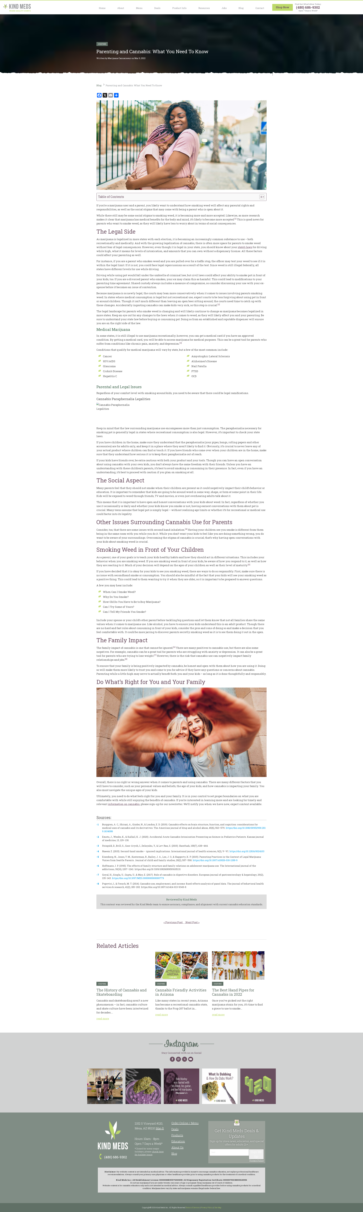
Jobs (224, 8)
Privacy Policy (256, 1160)
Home (102, 8)
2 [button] (97, 836)
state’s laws (245, 247)
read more (102, 1018)
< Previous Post (173, 922)
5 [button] (97, 856)
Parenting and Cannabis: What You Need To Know (134, 85)
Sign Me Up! (256, 1154)
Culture (102, 44)
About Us (177, 1147)
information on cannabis (124, 804)
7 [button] (97, 874)
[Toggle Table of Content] (260, 196)
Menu (139, 8)
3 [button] (97, 845)
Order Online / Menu (185, 1123)
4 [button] (97, 851)
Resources (204, 8)
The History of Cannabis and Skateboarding (123, 965)
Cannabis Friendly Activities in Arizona (181, 965)
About (120, 8)
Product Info (179, 8)
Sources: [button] (103, 817)
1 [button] (97, 824)
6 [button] (97, 865)
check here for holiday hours (149, 1153)
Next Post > (192, 922)
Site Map (217, 1207)
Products (177, 1135)
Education (178, 1141)
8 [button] (97, 883)
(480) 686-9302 (308, 7)
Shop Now (282, 7)
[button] (235, 219)
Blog (241, 8)
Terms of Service (193, 1207)
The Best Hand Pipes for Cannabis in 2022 (238, 965)
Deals (157, 8)
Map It (160, 1128)
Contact (259, 8)
